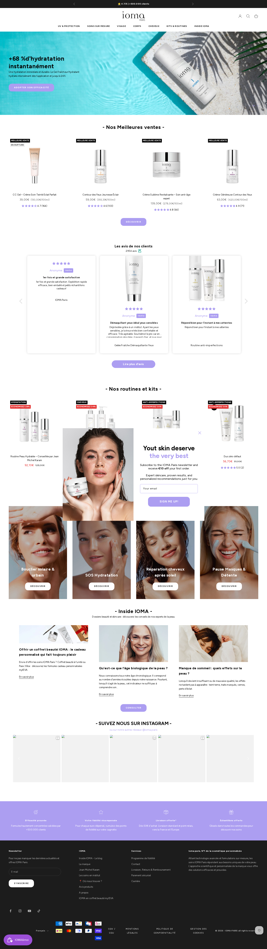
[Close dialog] (200, 433)
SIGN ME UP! (169, 501)
